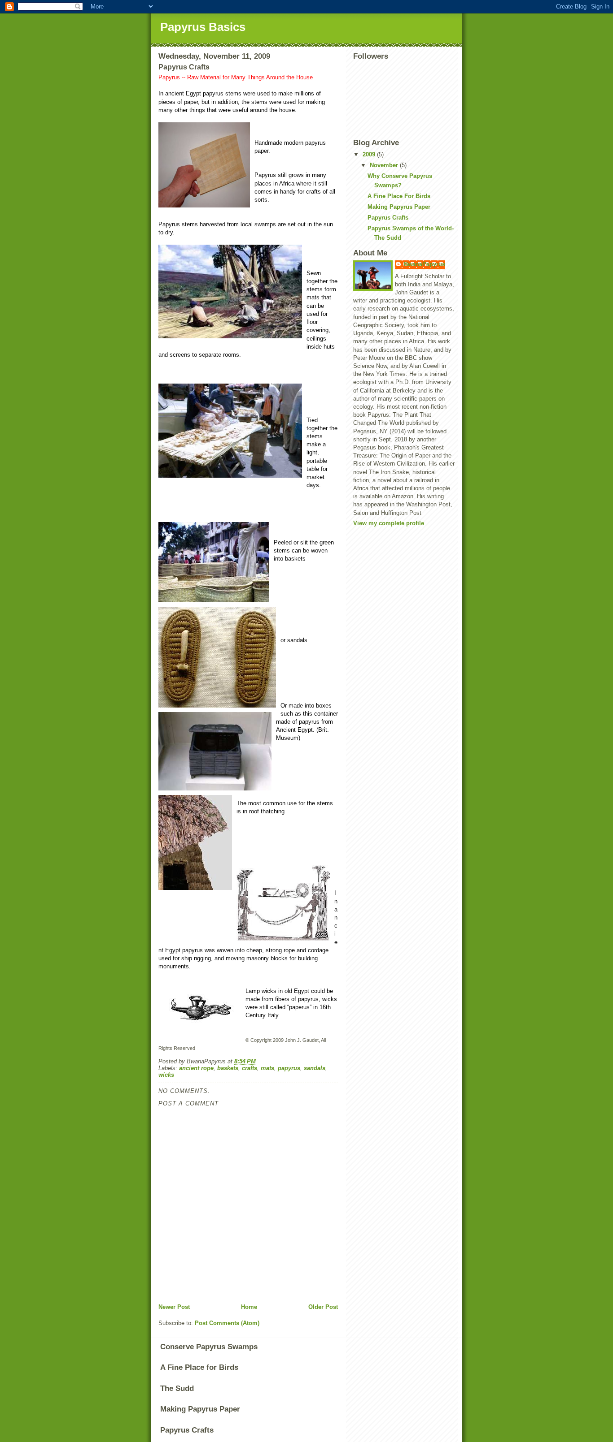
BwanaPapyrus (424, 264)
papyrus (289, 1068)
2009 (370, 154)
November (385, 165)
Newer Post (174, 1307)
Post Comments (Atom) (227, 1323)
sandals (314, 1068)
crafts (249, 1068)
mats (267, 1068)
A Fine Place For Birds (399, 196)
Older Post (323, 1307)
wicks (166, 1074)
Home (249, 1307)
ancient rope (196, 1068)
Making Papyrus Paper (399, 206)
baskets (227, 1068)
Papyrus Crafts (388, 217)
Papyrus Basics (202, 27)
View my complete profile (388, 523)
